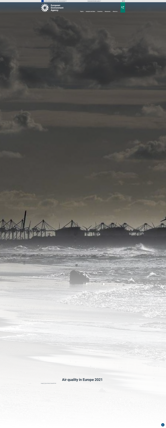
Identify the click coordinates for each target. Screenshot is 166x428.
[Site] (54, 7)
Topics (81, 11)
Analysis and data (90, 11)
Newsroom (107, 11)
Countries (99, 11)
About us (115, 11)
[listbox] (54, 1)
